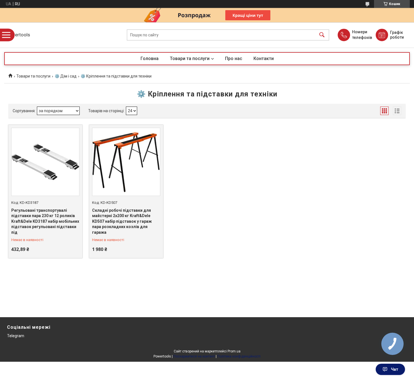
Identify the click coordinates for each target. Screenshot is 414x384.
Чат (394, 369)
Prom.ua (234, 351)
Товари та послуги (190, 58)
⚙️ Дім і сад (66, 76)
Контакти (263, 58)
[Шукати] (322, 35)
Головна (150, 58)
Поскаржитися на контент (194, 356)
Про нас (233, 58)
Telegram (15, 336)
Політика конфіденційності (239, 356)
